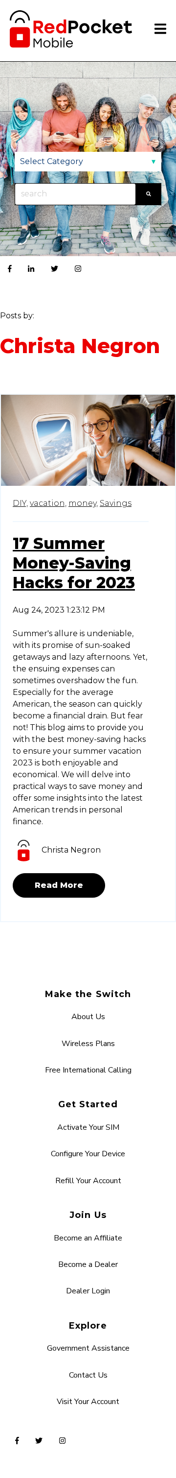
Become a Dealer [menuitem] (88, 1264)
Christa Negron (71, 850)
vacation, (48, 503)
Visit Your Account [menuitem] (88, 1401)
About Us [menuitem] (88, 1016)
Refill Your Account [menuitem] (88, 1180)
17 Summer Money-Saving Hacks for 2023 (74, 563)
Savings (116, 503)
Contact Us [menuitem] (88, 1375)
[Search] (148, 194)
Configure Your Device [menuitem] (88, 1153)
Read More (59, 885)
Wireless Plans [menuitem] (88, 1043)
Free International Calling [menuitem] (88, 1070)
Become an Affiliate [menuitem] (88, 1238)
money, (83, 503)
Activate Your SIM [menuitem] (88, 1127)
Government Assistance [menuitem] (88, 1348)
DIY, (20, 503)
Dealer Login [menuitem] (88, 1291)
